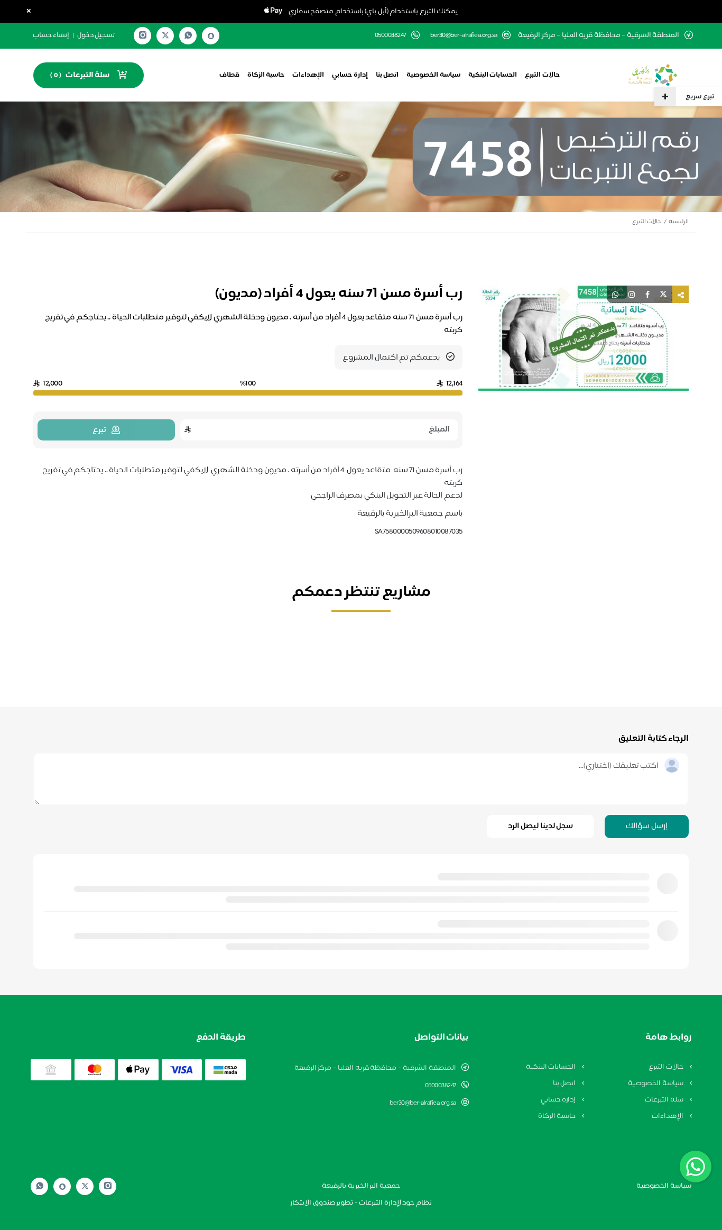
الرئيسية (679, 222)
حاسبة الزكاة (266, 75)
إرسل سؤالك (647, 826)
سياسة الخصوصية (433, 75)
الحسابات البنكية (492, 75)
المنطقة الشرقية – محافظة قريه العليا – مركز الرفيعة (375, 1068)
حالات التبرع (542, 75)
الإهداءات (308, 75)
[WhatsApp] (188, 36)
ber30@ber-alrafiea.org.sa (463, 35)
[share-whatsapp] (615, 294)
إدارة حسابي (350, 75)
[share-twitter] (663, 294)
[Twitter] (165, 36)
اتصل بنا (387, 75)
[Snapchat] (211, 36)
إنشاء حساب (51, 35)
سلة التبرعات (664, 1100)
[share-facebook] (647, 294)
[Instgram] (142, 36)
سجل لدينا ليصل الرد (540, 826)
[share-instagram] (631, 294)
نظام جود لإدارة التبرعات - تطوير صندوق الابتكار (361, 1203)
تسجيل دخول (96, 35)
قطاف (229, 75)
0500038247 (440, 1085)
